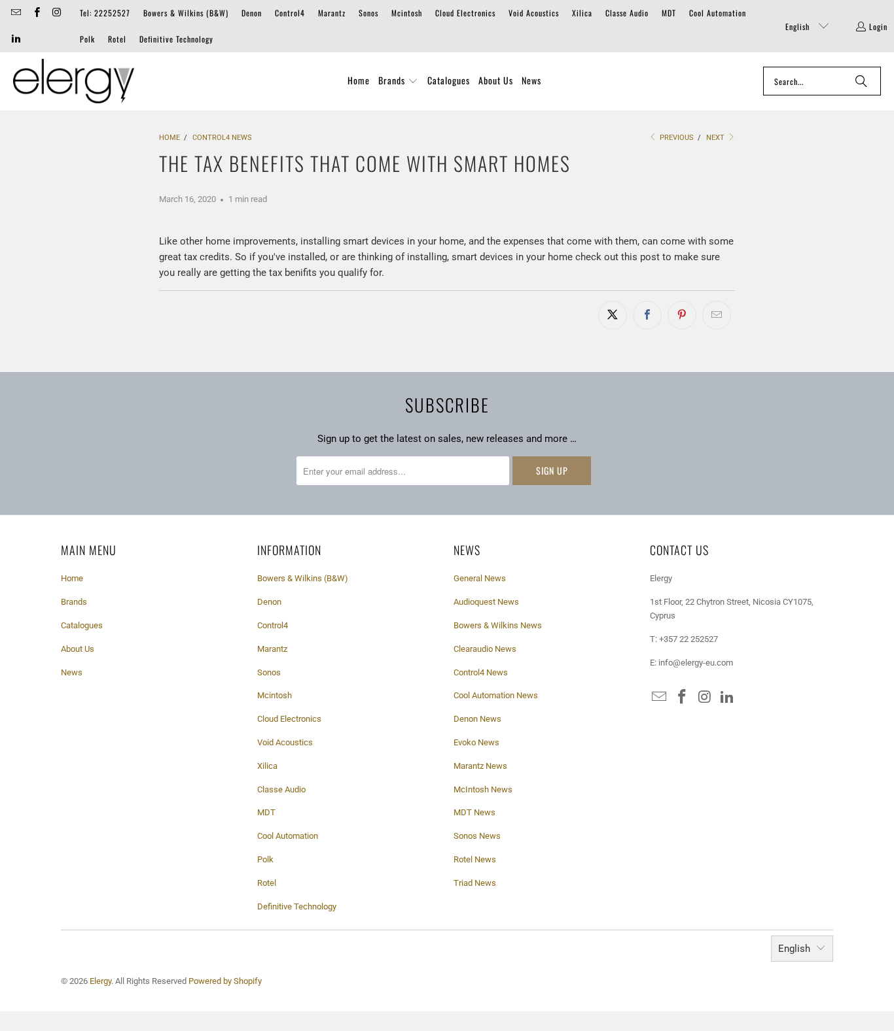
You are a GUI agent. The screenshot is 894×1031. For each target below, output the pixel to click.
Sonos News (477, 836)
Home (72, 578)
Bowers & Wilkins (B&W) (185, 12)
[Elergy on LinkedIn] (15, 38)
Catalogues (82, 625)
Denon (251, 12)
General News (480, 578)
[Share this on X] (612, 315)
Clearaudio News (485, 649)
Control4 (290, 12)
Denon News (477, 719)
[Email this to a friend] (716, 315)
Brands (74, 602)
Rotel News (475, 859)
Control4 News (481, 672)
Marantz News (480, 766)
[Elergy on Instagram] (56, 12)
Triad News (475, 883)
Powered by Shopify (225, 981)
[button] (398, 81)
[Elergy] (73, 81)
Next (716, 137)
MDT (669, 12)
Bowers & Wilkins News (498, 625)
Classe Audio (627, 12)
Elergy (100, 981)
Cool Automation (717, 12)
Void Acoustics (534, 12)
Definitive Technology (176, 38)
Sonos (368, 12)
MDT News (474, 812)
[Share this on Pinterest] (682, 315)
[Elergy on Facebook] (35, 12)
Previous (676, 137)
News (71, 672)
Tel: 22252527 (105, 12)
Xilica (582, 12)
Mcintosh (406, 12)
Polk (87, 38)
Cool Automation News (496, 695)
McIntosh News (483, 789)
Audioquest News (486, 602)
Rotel (117, 38)
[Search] (861, 81)
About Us (77, 649)
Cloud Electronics (465, 12)
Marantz (332, 12)
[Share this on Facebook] (647, 315)
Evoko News (476, 742)
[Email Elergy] (15, 12)
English (798, 26)
